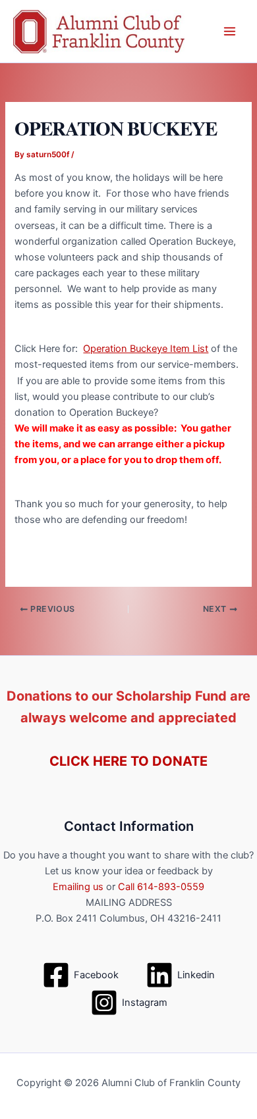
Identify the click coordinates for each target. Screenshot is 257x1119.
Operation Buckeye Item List (145, 349)
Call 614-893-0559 (161, 887)
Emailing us (78, 887)
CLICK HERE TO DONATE (128, 761)
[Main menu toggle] (229, 31)
